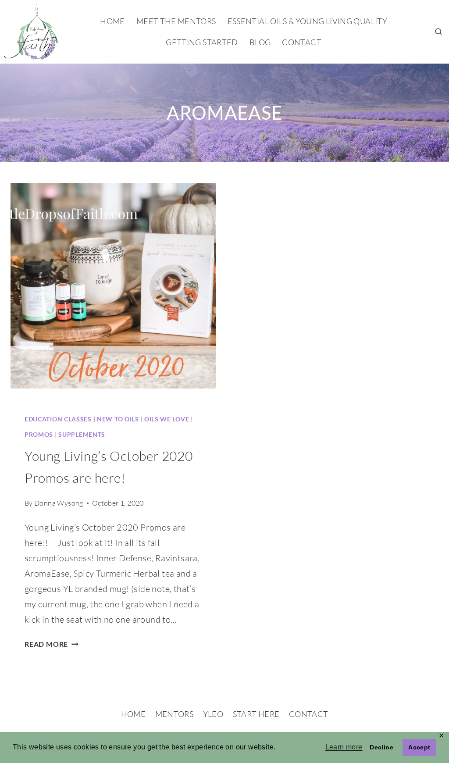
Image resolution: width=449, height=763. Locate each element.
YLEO (213, 714)
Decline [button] (381, 747)
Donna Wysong (58, 503)
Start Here (256, 714)
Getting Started (202, 42)
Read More (51, 644)
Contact (301, 42)
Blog (260, 42)
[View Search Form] (438, 32)
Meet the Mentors (176, 21)
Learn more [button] (344, 747)
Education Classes (58, 419)
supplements (81, 434)
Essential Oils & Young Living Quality (307, 21)
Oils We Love (166, 419)
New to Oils (118, 419)
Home (112, 21)
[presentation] (113, 286)
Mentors (174, 714)
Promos (39, 434)
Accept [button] (419, 747)
